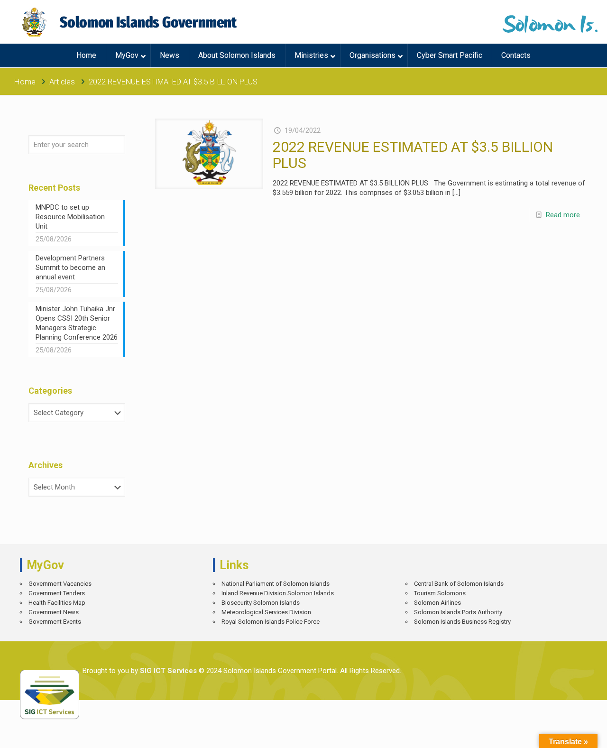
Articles (62, 81)
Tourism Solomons (440, 593)
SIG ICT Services (167, 670)
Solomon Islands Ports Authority (458, 612)
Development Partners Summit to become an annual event (70, 267)
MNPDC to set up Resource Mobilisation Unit (70, 217)
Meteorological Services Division (266, 612)
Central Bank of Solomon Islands (459, 583)
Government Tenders (56, 593)
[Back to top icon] (566, 734)
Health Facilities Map (56, 602)
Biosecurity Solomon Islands (260, 602)
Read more (563, 215)
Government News (53, 612)
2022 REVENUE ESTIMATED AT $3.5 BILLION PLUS (413, 155)
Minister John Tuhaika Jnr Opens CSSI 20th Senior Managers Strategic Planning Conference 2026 (77, 323)
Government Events (54, 621)
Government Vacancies (60, 583)
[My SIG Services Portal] (130, 22)
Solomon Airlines (437, 602)
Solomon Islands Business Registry (462, 621)
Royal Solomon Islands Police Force (270, 621)
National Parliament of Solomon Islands (275, 583)
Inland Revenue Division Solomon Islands (277, 593)
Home (25, 81)
